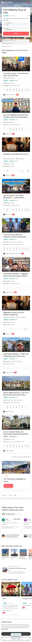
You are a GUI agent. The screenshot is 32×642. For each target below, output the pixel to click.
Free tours (4, 495)
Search (16, 34)
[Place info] (28, 15)
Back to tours (17, 634)
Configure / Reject (16, 639)
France (10, 495)
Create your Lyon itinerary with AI (17, 569)
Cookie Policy (4, 629)
